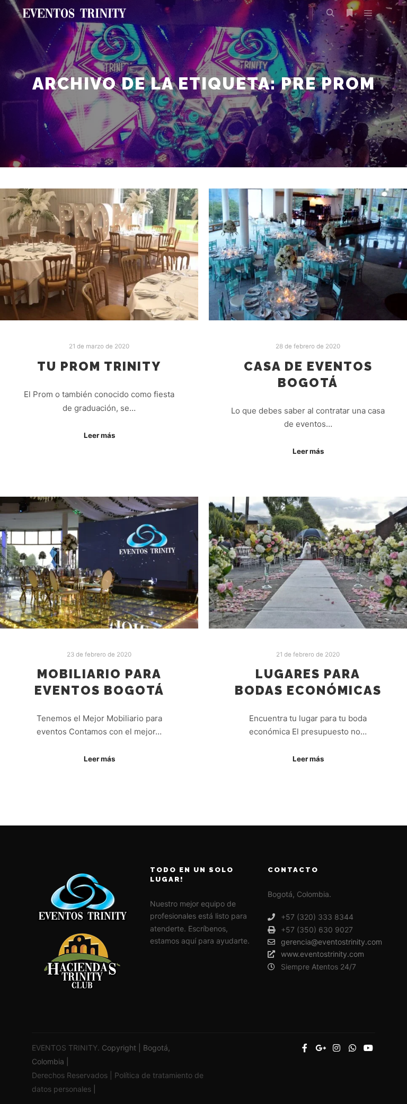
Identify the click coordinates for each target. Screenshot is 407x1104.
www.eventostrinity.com (322, 953)
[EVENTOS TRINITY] (74, 13)
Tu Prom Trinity (99, 366)
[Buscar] (330, 13)
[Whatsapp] (352, 1048)
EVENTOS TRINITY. (67, 1047)
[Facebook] (305, 1048)
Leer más (99, 435)
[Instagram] (336, 1048)
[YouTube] (368, 1048)
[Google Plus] (321, 1048)
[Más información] (349, 13)
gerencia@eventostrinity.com (328, 941)
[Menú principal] (368, 13)
